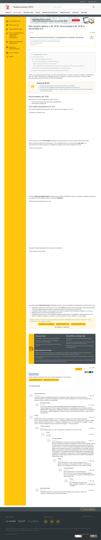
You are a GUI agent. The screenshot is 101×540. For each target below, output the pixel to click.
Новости (8, 12)
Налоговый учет (14, 25)
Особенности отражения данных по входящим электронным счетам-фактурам (46, 341)
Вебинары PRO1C (65, 12)
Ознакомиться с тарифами (46, 324)
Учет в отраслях (13, 52)
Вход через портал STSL (63, 324)
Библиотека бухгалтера (50, 12)
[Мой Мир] (92, 372)
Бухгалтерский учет (15, 21)
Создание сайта (85, 534)
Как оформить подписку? (62, 327)
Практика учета (29, 12)
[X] (90, 372)
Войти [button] (83, 1)
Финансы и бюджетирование (14, 47)
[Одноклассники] (88, 372)
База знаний (17, 12)
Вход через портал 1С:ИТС (78, 324)
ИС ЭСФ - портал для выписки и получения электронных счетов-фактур (57, 85)
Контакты (75, 12)
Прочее (11, 56)
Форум (38, 12)
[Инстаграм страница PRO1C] (46, 522)
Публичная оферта (92, 1)
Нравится (78, 369)
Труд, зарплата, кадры (15, 29)
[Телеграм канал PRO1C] (52, 522)
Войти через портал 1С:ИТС (51, 380)
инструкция (89, 311)
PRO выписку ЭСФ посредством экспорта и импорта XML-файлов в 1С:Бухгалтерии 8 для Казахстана (80, 342)
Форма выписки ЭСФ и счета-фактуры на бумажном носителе (48, 345)
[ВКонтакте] (86, 372)
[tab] (62, 54)
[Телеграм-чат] (58, 522)
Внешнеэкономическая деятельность (16, 42)
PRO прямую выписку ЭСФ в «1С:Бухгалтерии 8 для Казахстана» (78, 339)
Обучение (84, 12)
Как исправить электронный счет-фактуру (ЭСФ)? (47, 338)
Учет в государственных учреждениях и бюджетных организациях (16, 35)
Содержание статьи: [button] (41, 54)
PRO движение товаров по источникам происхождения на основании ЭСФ (79, 346)
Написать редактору (88, 509)
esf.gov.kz (70, 109)
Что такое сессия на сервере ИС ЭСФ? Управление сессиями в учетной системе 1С (60, 87)
